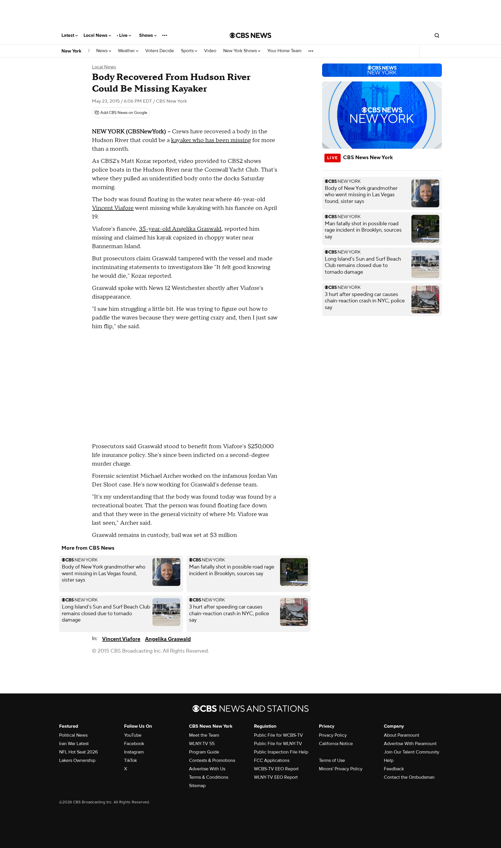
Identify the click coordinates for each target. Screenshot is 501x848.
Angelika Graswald (168, 639)
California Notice (336, 743)
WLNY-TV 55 (202, 743)
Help (388, 760)
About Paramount (401, 735)
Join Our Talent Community (411, 752)
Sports (188, 51)
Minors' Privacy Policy (340, 769)
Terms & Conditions (208, 777)
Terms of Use (332, 760)
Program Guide (204, 752)
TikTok (130, 760)
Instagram (134, 752)
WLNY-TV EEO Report (276, 777)
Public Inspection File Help (281, 752)
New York (71, 51)
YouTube (132, 735)
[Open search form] (437, 35)
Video (210, 51)
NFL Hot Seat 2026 (78, 752)
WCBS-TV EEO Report (276, 769)
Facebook (134, 743)
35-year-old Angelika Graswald (180, 229)
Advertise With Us (207, 769)
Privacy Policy (333, 735)
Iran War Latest (74, 743)
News (102, 51)
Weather (127, 51)
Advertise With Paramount (410, 743)
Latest (68, 35)
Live (124, 35)
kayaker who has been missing (211, 140)
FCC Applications (271, 760)
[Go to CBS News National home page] (250, 35)
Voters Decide (159, 51)
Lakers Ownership (77, 760)
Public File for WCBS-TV (278, 735)
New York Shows (240, 51)
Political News (73, 735)
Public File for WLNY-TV (278, 743)
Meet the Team (204, 735)
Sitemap (197, 785)
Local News (96, 35)
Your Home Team (284, 51)
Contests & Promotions (212, 760)
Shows (146, 35)
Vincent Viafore (113, 208)
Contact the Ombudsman (409, 777)
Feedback (394, 769)
